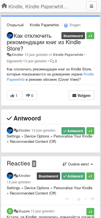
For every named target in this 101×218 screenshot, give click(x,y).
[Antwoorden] (67, 199)
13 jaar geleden (43, 130)
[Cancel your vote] (85, 199)
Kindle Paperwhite (44, 24)
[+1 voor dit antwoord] (79, 199)
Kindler (18, 54)
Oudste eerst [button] (78, 164)
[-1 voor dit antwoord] (92, 199)
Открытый (15, 24)
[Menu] (91, 6)
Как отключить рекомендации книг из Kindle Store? (44, 41)
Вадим (24, 211)
